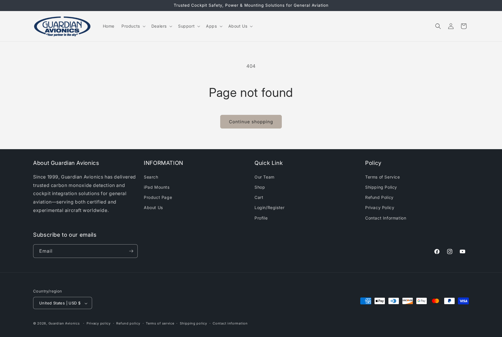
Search (151, 176)
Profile (261, 217)
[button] (133, 26)
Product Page (158, 197)
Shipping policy (193, 323)
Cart (258, 197)
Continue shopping (251, 121)
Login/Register (269, 207)
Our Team (264, 176)
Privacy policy (99, 323)
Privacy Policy (379, 207)
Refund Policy (379, 197)
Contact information (230, 323)
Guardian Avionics (64, 324)
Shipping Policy (381, 186)
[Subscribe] (131, 251)
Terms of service (160, 323)
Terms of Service (382, 176)
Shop (259, 186)
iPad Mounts (157, 186)
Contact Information (385, 217)
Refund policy (128, 323)
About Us (153, 207)
